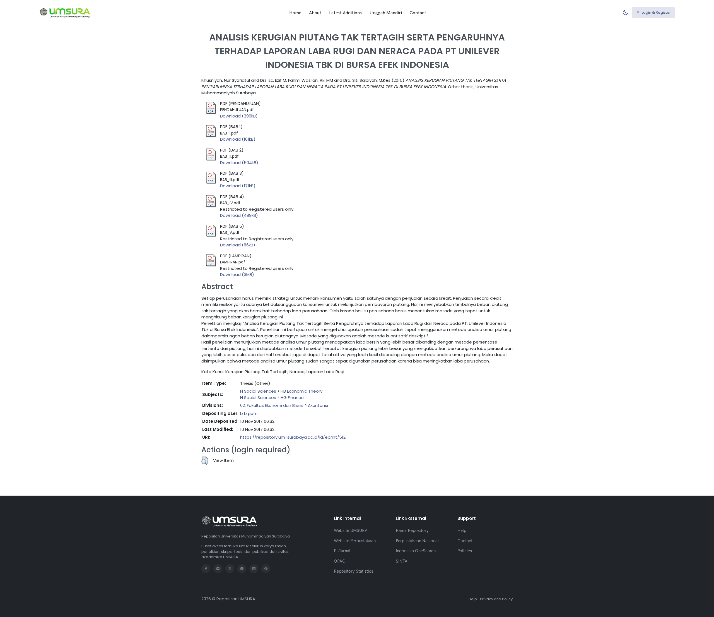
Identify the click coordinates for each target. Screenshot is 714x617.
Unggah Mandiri (386, 12)
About (315, 12)
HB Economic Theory (301, 391)
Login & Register (656, 12)
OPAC (339, 561)
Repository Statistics (353, 571)
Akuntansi (318, 405)
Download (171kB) (237, 186)
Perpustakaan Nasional (417, 540)
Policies (464, 550)
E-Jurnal (342, 550)
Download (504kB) (239, 162)
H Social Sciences (258, 391)
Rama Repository (412, 530)
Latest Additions (345, 12)
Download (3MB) (237, 274)
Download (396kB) (239, 116)
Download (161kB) (237, 139)
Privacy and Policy (496, 599)
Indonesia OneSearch (416, 550)
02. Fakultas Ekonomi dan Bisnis (271, 405)
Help (461, 530)
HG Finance (292, 397)
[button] (204, 461)
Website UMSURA (351, 530)
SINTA (401, 561)
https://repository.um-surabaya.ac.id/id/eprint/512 (293, 437)
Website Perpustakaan (355, 540)
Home (295, 12)
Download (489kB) (239, 215)
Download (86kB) (237, 245)
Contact (418, 12)
